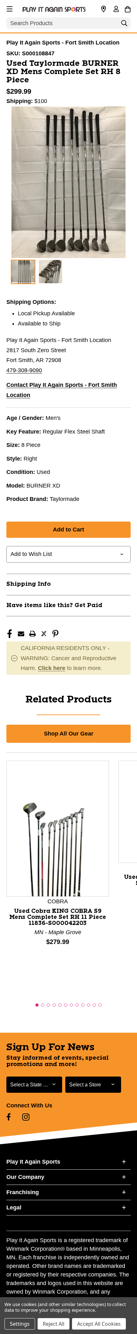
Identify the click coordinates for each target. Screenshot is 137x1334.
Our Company (25, 1177)
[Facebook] (9, 633)
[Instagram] (26, 1117)
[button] (9, 8)
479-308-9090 (24, 370)
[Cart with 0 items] (128, 8)
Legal (13, 1207)
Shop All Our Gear (68, 733)
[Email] (21, 633)
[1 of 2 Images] (23, 272)
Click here (51, 668)
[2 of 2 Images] (50, 272)
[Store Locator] (103, 9)
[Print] (32, 633)
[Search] (124, 24)
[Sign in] (116, 9)
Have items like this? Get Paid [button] (54, 605)
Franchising (22, 1192)
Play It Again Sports (33, 1162)
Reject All (53, 1323)
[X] (44, 633)
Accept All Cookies (99, 1323)
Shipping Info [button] (28, 584)
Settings (20, 1323)
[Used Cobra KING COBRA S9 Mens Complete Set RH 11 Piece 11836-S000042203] (57, 828)
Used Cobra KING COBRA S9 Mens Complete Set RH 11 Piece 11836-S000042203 (57, 917)
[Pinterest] (55, 633)
